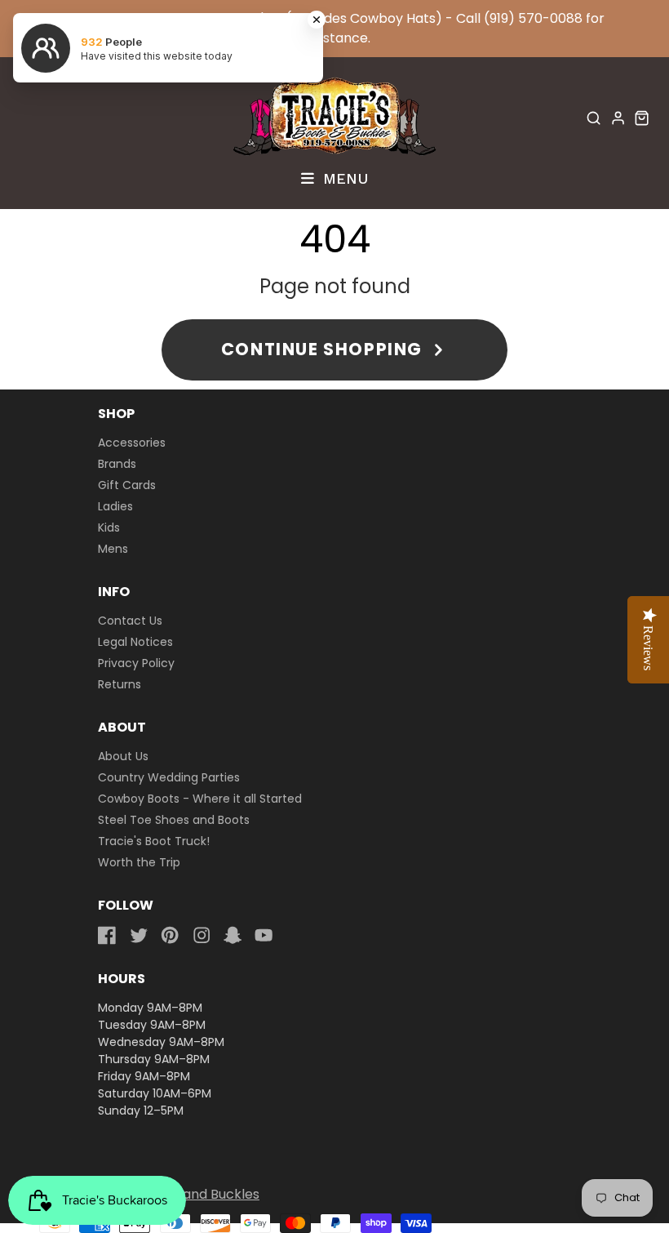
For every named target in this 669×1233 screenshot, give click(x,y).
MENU (343, 178)
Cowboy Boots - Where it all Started (200, 798)
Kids (109, 527)
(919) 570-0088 (533, 18)
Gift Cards (127, 485)
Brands (117, 464)
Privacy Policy (136, 663)
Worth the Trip (139, 862)
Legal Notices (135, 642)
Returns (119, 684)
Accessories (132, 442)
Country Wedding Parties (169, 777)
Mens (113, 549)
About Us (123, 756)
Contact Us (130, 620)
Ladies (115, 506)
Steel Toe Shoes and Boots (174, 820)
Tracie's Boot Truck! (154, 841)
